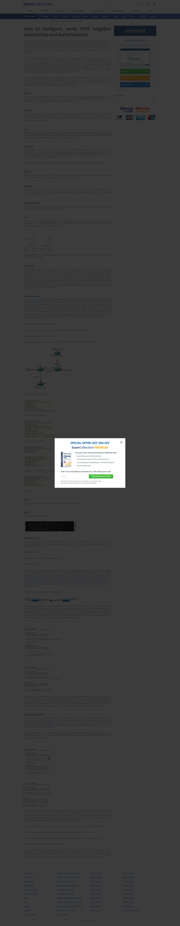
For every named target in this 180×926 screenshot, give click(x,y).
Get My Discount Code (101, 476)
